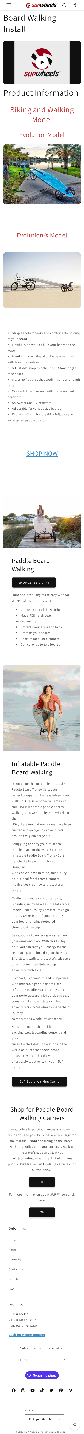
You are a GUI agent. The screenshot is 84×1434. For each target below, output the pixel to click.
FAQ (11, 1289)
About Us (15, 1259)
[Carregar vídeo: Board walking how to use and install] (42, 62)
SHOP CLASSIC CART (34, 582)
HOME (42, 1212)
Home (13, 1240)
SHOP (42, 1182)
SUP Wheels (30, 1431)
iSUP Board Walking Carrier (39, 1081)
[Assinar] (63, 1360)
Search (13, 1279)
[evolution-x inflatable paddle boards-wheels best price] (42, 307)
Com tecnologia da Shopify (53, 1431)
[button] (8, 5)
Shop (12, 1250)
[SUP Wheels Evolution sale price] (42, 203)
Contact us (16, 1269)
